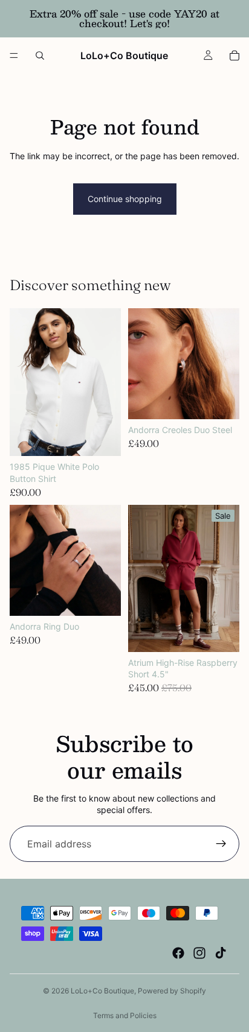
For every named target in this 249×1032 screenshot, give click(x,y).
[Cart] (234, 55)
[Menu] (14, 55)
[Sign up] (221, 843)
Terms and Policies (125, 1015)
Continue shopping (125, 199)
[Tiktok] (220, 953)
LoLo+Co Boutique (102, 990)
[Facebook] (178, 953)
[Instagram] (199, 953)
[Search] (40, 55)
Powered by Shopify (172, 990)
